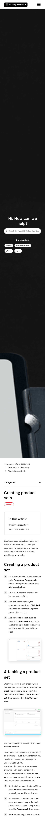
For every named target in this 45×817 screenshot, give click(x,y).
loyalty (18, 251)
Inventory (24, 468)
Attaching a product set (18, 529)
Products (12, 468)
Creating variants (16, 555)
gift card (8, 251)
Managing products (17, 471)
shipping (9, 245)
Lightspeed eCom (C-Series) (17, 464)
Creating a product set (18, 525)
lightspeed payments (23, 245)
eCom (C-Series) (16, 5)
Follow (9, 504)
